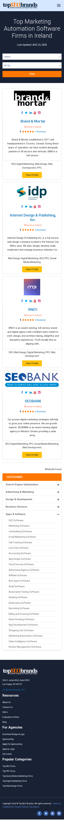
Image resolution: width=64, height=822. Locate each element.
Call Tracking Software (20, 542)
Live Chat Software (19, 548)
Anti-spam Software (19, 580)
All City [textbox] (7, 65)
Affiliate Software (18, 575)
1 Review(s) (40, 131)
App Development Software (23, 624)
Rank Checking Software (21, 619)
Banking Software (18, 597)
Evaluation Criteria (10, 717)
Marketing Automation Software (26, 635)
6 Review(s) (40, 411)
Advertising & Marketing (20, 491)
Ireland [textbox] (7, 56)
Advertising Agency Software (24, 570)
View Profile (32, 175)
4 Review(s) (40, 230)
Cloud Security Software (21, 564)
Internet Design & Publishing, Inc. (33, 217)
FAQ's (5, 712)
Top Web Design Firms (12, 786)
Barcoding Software (19, 608)
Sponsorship (8, 739)
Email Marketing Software (22, 537)
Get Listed (7, 754)
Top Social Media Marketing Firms (17, 776)
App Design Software (20, 559)
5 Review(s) (40, 320)
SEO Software (16, 520)
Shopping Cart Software (21, 630)
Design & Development (19, 499)
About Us (6, 702)
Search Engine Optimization (22, 484)
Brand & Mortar (33, 121)
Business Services (16, 506)
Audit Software (17, 586)
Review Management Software (25, 647)
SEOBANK (33, 401)
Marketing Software (19, 526)
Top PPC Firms (8, 771)
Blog (4, 722)
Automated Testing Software (24, 592)
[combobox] (32, 57)
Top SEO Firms (8, 766)
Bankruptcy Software (20, 603)
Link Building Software (20, 531)
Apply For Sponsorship (12, 744)
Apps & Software (15, 514)
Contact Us (7, 707)
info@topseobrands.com (13, 690)
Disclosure (34, 807)
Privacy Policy (21, 807)
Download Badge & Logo (13, 734)
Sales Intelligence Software (23, 641)
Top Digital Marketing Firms (14, 781)
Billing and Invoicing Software (24, 614)
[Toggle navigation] (59, 5)
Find (32, 74)
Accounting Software (20, 553)
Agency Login (8, 749)
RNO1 (33, 310)
